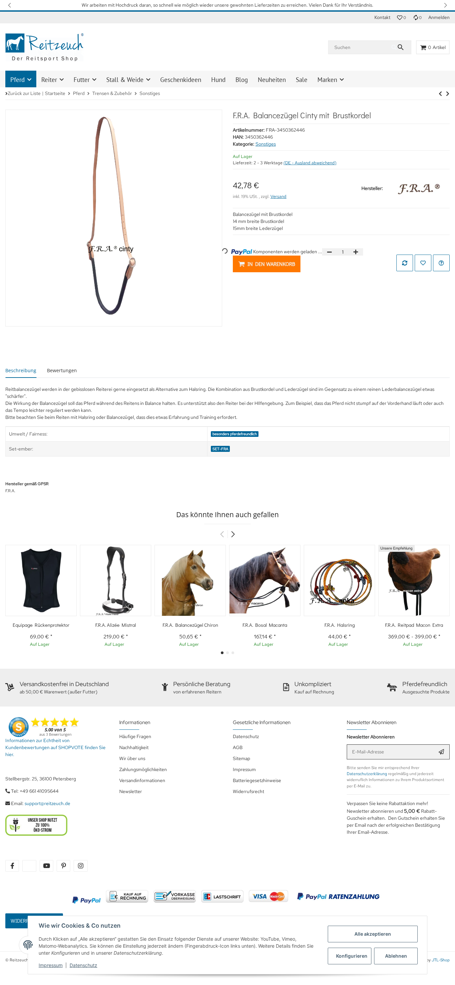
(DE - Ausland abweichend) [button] (309, 163)
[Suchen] (401, 47)
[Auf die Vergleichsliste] (404, 263)
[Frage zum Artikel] (441, 263)
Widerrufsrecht (248, 791)
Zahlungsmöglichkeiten (143, 769)
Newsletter (130, 791)
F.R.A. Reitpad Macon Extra (414, 624)
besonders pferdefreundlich (235, 434)
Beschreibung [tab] (20, 370)
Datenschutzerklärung (367, 773)
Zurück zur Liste (24, 93)
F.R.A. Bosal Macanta (264, 624)
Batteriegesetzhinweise (257, 780)
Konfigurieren (351, 956)
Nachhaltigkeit (134, 747)
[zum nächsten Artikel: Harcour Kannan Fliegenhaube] (440, 94)
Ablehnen (396, 956)
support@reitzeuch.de (47, 803)
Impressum (51, 965)
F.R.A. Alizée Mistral (115, 624)
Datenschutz (83, 965)
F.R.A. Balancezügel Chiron (190, 624)
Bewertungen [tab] (62, 370)
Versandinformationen (142, 780)
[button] (10, 5)
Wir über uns (132, 758)
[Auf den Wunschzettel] (423, 263)
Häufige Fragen (135, 736)
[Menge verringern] (329, 252)
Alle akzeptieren (372, 934)
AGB (237, 747)
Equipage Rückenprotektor (41, 624)
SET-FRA (220, 449)
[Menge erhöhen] (355, 252)
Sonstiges (265, 144)
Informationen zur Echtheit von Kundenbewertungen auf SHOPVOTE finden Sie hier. (55, 747)
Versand (278, 196)
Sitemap (241, 758)
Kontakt (382, 17)
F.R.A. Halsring (339, 624)
